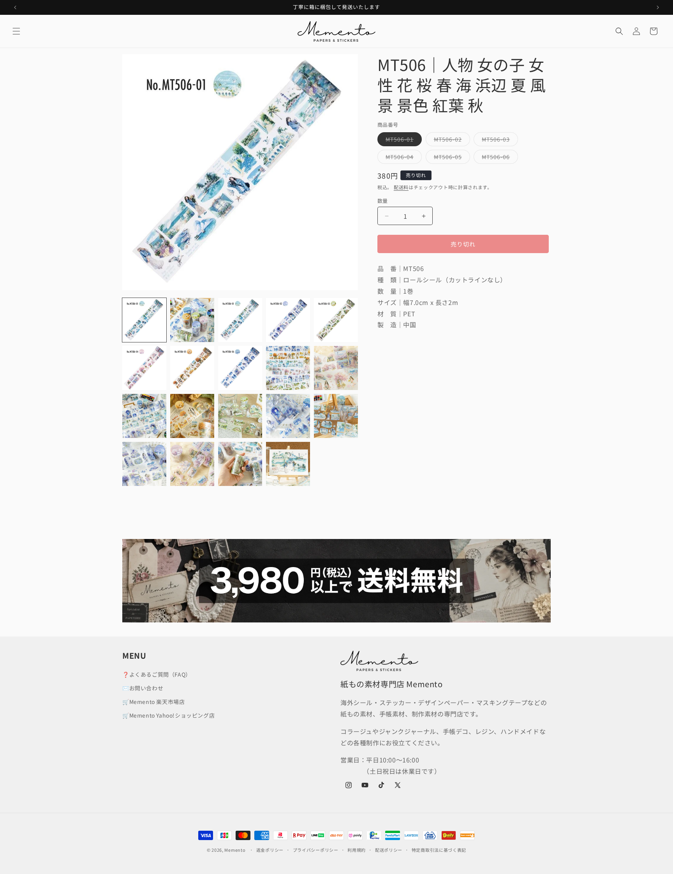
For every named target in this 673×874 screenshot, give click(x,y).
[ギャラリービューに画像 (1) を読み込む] (144, 320)
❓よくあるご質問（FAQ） (156, 674)
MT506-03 (498, 140)
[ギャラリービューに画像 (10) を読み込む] (336, 368)
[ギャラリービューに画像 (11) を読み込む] (144, 416)
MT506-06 (498, 158)
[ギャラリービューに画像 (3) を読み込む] (240, 320)
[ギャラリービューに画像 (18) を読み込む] (240, 464)
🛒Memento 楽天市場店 (153, 702)
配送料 (401, 187)
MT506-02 (450, 140)
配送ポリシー (388, 850)
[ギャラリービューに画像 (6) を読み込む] (144, 368)
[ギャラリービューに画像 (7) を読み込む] (192, 368)
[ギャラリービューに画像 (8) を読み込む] (240, 368)
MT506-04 (402, 158)
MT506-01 (402, 140)
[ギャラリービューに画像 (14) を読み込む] (288, 416)
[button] (16, 31)
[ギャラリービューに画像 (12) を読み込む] (192, 416)
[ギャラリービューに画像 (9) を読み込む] (288, 368)
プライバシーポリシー (315, 850)
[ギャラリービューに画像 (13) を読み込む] (240, 416)
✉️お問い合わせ (142, 688)
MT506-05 (450, 158)
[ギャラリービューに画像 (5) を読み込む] (336, 320)
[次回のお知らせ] (657, 7)
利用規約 (356, 850)
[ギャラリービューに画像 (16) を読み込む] (144, 464)
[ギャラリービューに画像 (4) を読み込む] (288, 320)
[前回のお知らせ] (15, 7)
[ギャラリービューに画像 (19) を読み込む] (288, 464)
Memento (234, 850)
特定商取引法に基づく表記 (439, 850)
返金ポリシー (270, 850)
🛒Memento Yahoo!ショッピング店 (168, 715)
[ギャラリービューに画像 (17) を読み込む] (192, 464)
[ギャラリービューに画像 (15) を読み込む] (336, 416)
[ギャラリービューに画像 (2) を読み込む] (192, 320)
